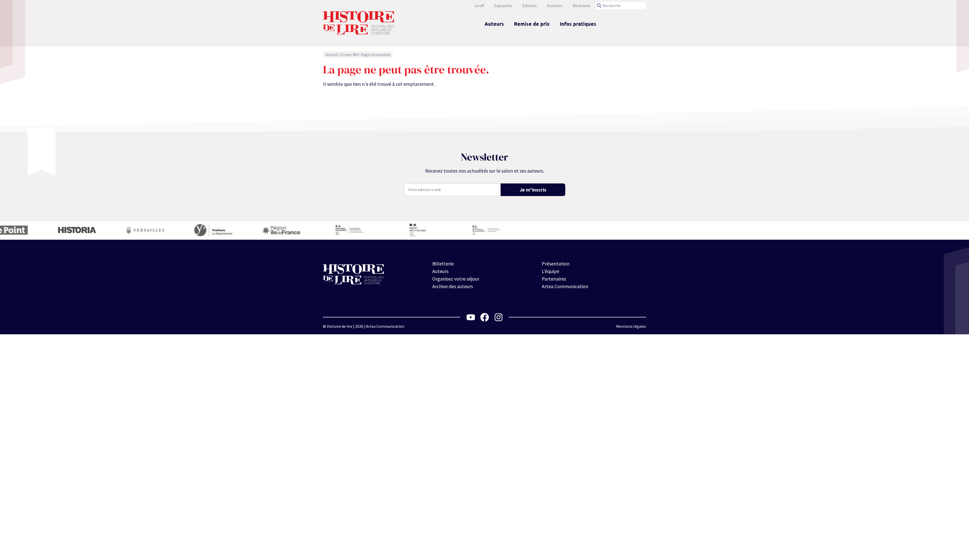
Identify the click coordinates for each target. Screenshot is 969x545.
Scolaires (554, 5)
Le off (479, 5)
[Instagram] (498, 317)
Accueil (332, 54)
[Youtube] (471, 317)
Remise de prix (532, 23)
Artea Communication (565, 286)
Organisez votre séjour (455, 279)
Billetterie (443, 263)
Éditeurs (529, 5)
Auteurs (494, 23)
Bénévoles (581, 5)
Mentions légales (631, 326)
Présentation (556, 263)
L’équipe (550, 271)
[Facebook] (485, 317)
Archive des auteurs (452, 286)
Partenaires (554, 279)
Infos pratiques (578, 23)
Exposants (503, 5)
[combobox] (621, 5)
